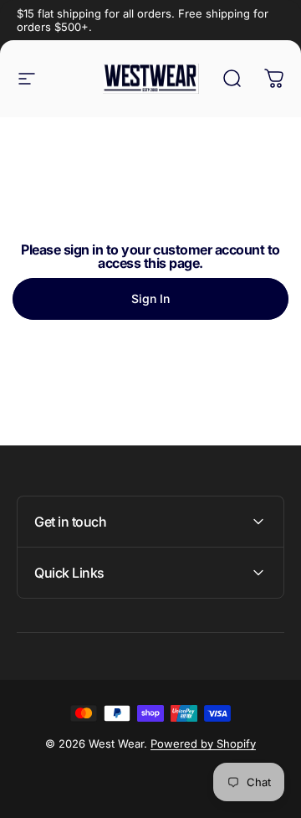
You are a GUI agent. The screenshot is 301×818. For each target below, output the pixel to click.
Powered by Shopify (203, 743)
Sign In (150, 298)
